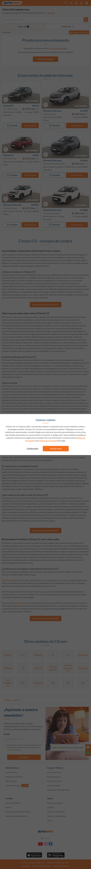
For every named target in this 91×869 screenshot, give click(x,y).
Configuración (32, 448)
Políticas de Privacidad (47, 441)
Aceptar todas (55, 448)
